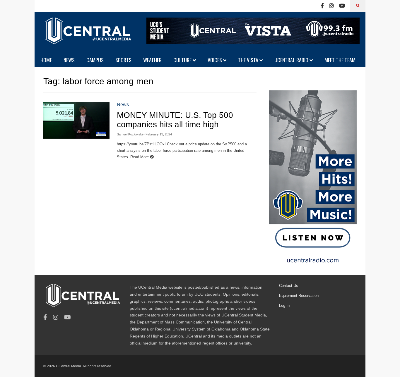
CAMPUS (95, 60)
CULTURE (183, 60)
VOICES (215, 60)
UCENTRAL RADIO (292, 60)
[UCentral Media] (87, 35)
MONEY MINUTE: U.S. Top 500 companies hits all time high (175, 120)
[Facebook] (322, 6)
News (123, 104)
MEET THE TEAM (339, 60)
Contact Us (288, 285)
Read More (140, 157)
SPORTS (123, 60)
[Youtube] (342, 6)
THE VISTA (248, 60)
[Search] (358, 6)
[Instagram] (331, 6)
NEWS (69, 60)
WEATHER (152, 60)
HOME (46, 60)
